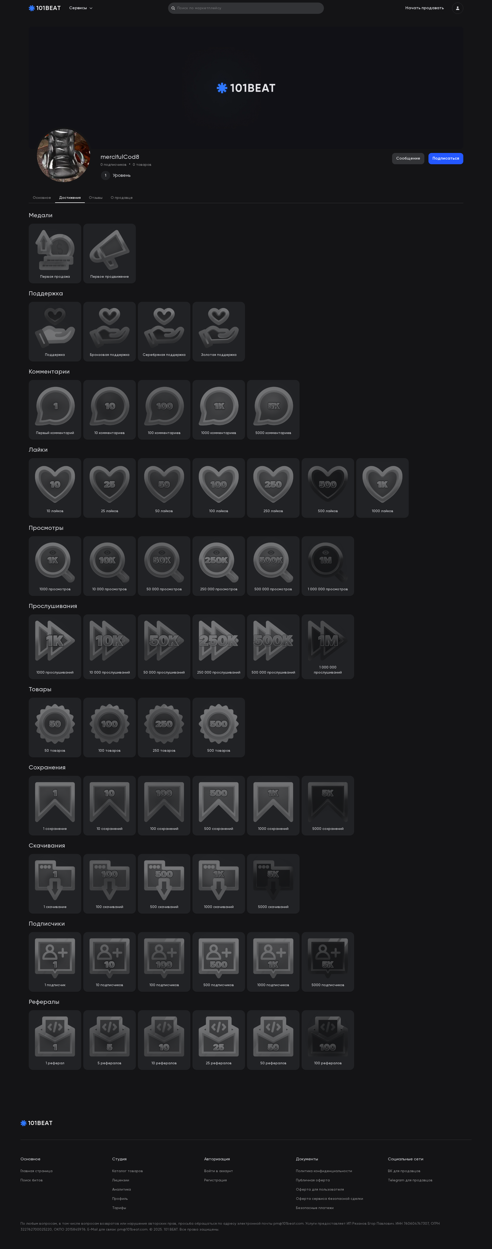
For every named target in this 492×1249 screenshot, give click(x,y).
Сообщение (408, 159)
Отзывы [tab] (95, 198)
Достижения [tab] (70, 198)
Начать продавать (424, 8)
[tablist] (246, 198)
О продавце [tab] (122, 198)
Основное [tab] (42, 198)
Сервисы (78, 8)
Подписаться (446, 159)
